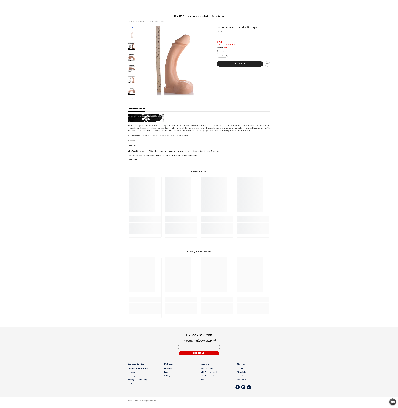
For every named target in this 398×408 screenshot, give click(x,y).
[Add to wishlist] (267, 64)
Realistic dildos (205, 151)
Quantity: (220, 51)
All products (144, 151)
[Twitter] (249, 387)
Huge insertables (170, 151)
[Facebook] (237, 387)
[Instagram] (243, 387)
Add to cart (240, 64)
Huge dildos (158, 151)
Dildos (151, 151)
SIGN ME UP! (199, 353)
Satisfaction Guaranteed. (217, 16)
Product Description (136, 108)
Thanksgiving (215, 151)
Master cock (181, 151)
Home (130, 21)
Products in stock (193, 151)
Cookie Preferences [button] (244, 376)
